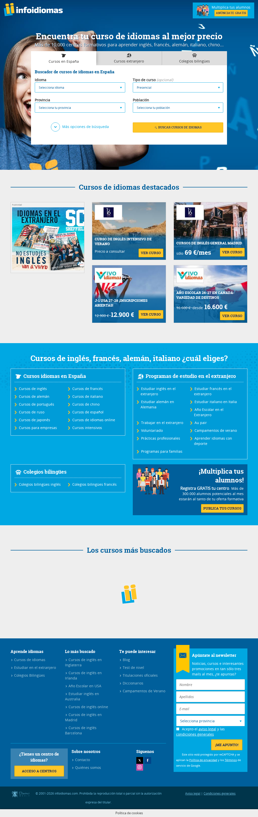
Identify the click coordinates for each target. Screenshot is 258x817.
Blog (126, 659)
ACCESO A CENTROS (39, 771)
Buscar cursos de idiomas (179, 127)
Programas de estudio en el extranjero (191, 376)
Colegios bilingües (45, 471)
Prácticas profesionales (160, 438)
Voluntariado (152, 430)
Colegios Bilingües (29, 675)
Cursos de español (88, 412)
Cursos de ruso (31, 412)
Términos (231, 760)
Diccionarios (132, 683)
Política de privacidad (203, 760)
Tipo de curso (144, 79)
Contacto (82, 759)
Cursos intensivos (87, 427)
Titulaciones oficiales (140, 675)
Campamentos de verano (215, 430)
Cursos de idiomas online (93, 419)
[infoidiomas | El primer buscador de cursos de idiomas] (33, 10)
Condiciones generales (220, 793)
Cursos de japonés (34, 419)
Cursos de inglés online (88, 706)
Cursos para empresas (37, 427)
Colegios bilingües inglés (39, 484)
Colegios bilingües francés (94, 484)
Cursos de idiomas (29, 659)
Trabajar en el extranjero (162, 422)
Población (141, 99)
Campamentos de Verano (143, 691)
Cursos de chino (86, 404)
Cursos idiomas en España (54, 376)
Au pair (200, 422)
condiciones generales (195, 734)
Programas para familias (161, 451)
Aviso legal (192, 793)
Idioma (40, 79)
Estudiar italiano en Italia (215, 401)
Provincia (42, 99)
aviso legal (207, 729)
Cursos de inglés (32, 388)
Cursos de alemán (33, 396)
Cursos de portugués (36, 404)
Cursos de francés (87, 388)
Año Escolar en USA (84, 685)
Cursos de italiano (87, 396)
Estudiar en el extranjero (34, 667)
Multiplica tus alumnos (231, 10)
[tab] (63, 58)
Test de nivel (133, 667)
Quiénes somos (87, 767)
